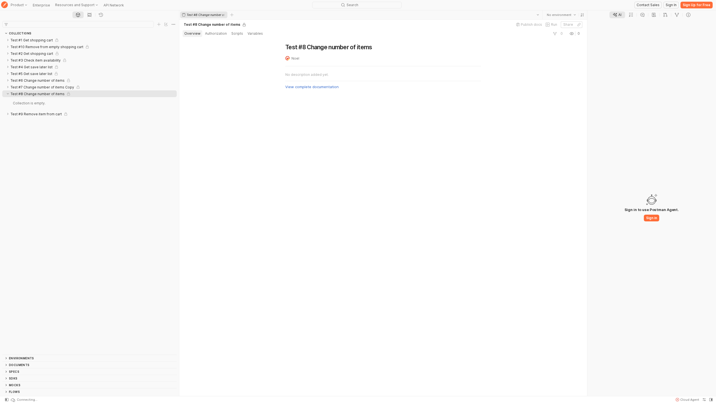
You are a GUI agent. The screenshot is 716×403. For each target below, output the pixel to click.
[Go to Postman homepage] (4, 5)
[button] (582, 15)
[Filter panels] (6, 24)
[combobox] (561, 15)
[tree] (89, 196)
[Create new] (159, 24)
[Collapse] (8, 94)
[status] (23, 399)
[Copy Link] (579, 24)
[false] (555, 33)
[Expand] (8, 40)
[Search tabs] (537, 14)
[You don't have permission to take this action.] (232, 14)
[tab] (78, 14)
